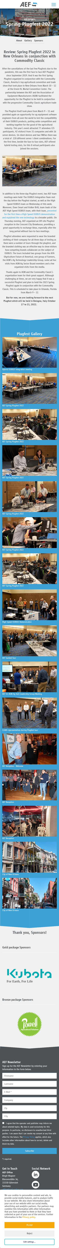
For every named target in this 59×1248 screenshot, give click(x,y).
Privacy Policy (29, 1137)
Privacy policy (28, 1217)
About (19, 40)
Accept (29, 1225)
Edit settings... (29, 1242)
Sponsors (38, 40)
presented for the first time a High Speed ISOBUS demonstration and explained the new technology (29, 214)
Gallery (28, 40)
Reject (29, 1233)
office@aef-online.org (12, 1189)
